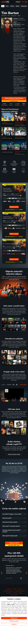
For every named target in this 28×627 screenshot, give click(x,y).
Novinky (15, 589)
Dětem (17, 6)
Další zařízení (23, 384)
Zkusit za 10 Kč (14, 476)
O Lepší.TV (8, 589)
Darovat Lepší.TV (14, 595)
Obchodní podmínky (8, 591)
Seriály (12, 6)
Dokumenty (24, 6)
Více (15, 74)
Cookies (15, 593)
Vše (3, 6)
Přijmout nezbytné (14, 621)
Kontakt (20, 593)
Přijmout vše (14, 618)
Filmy (7, 6)
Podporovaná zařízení (19, 591)
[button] (1, 573)
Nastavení (14, 624)
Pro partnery (9, 593)
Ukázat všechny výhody (14, 454)
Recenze (20, 589)
